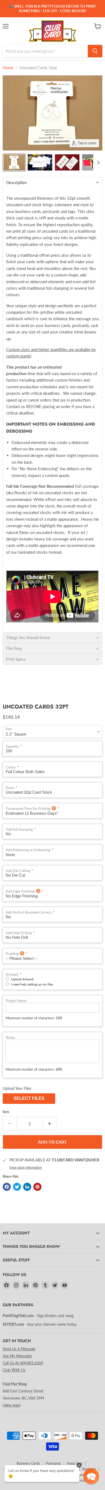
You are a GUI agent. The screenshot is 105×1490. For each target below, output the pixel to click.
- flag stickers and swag (38, 1315)
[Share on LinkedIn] (27, 1187)
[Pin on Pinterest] (37, 1187)
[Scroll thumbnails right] (97, 163)
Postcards (53, 1463)
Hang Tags (75, 1463)
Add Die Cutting (18, 871)
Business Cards (28, 1463)
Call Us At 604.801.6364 (23, 1363)
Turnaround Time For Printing (28, 809)
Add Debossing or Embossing (28, 850)
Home (8, 67)
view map (12, 1405)
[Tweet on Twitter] (17, 1187)
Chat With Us (14, 1370)
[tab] (52, 182)
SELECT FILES (28, 1098)
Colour (11, 767)
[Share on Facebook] (7, 1187)
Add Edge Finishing (20, 891)
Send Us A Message (19, 1349)
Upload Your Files (17, 1088)
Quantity (12, 746)
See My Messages (17, 1356)
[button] (91, 1476)
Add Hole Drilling (19, 933)
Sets (6, 1112)
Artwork (12, 975)
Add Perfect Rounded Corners (29, 912)
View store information (25, 1168)
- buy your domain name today (39, 1324)
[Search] (95, 51)
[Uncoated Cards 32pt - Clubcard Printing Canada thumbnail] (14, 162)
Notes (10, 1037)
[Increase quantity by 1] (50, 1124)
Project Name (16, 1001)
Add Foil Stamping (19, 829)
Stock (10, 788)
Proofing (12, 954)
